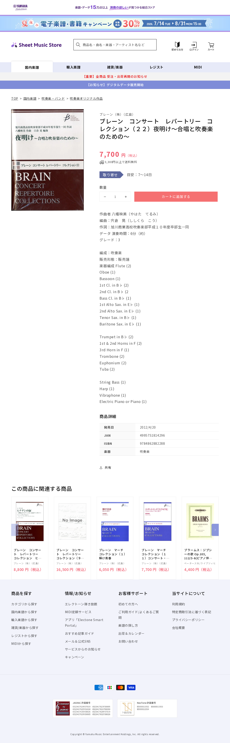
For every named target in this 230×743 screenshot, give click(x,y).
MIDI (198, 67)
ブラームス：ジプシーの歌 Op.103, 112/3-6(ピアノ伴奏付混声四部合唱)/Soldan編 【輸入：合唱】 (198, 554)
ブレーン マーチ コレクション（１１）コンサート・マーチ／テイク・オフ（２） (155, 554)
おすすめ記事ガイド (79, 633)
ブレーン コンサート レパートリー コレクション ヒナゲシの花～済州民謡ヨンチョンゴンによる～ (28, 554)
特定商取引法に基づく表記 (191, 612)
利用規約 (178, 604)
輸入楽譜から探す (24, 619)
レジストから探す (24, 635)
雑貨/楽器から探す (25, 627)
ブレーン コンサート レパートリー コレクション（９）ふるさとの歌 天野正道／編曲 (70, 554)
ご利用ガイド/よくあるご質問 (138, 615)
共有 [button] (108, 467)
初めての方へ (128, 604)
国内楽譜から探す (24, 612)
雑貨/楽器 (115, 67)
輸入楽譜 (73, 67)
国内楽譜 (32, 67)
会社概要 (178, 627)
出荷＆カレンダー (131, 633)
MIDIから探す (21, 643)
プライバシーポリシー (188, 619)
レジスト (157, 67)
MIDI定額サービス (78, 612)
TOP (14, 98)
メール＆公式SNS (78, 641)
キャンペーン (74, 657)
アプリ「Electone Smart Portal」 (84, 622)
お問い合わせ (128, 641)
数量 (103, 187)
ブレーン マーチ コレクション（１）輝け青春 (113, 554)
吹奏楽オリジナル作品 (86, 98)
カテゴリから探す (24, 604)
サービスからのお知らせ (83, 649)
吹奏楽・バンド (53, 98)
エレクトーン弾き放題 (81, 604)
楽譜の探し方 (128, 625)
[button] (115, 44)
